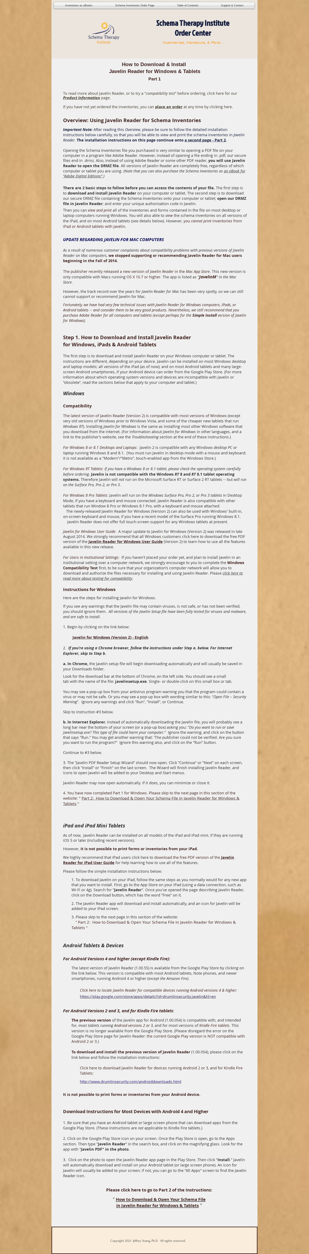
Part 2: (89, 798)
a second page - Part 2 (205, 140)
